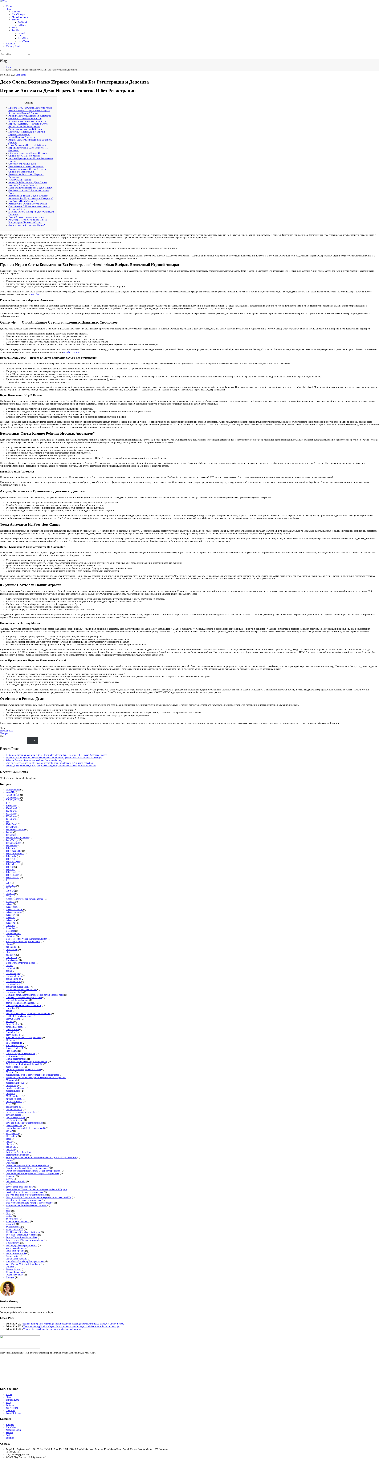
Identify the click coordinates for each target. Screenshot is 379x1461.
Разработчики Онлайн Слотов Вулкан (27, 203)
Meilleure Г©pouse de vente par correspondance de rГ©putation (36, 1077)
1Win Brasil (11, 824)
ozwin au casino (13, 1114)
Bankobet (10, 928)
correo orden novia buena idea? (20, 1003)
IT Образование (14, 1043)
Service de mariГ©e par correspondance (24, 1192)
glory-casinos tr (13, 1035)
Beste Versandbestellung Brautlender (23, 941)
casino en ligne (13, 973)
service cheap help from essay (20, 1186)
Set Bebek (22, 22)
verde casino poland (15, 1250)
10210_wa (11, 813)
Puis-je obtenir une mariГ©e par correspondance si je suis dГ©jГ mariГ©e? (41, 1157)
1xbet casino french (15, 853)
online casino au (13, 1106)
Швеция (10, 1277)
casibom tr (11, 968)
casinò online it (13, 984)
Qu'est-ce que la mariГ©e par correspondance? (28, 1168)
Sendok (15, 19)
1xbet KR (10, 859)
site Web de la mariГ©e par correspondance (26, 1194)
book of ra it (11, 957)
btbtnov (9, 965)
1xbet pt (9, 867)
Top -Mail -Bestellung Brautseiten (22, 1234)
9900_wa (10, 891)
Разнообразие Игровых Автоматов (26, 166)
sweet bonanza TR (14, 1229)
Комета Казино (13, 1269)
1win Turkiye (12, 840)
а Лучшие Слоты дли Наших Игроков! (27, 153)
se (7, 1184)
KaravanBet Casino (15, 1045)
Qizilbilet (10, 1162)
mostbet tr (10, 1093)
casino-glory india (14, 992)
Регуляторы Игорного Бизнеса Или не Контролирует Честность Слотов (27, 221)
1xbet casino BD (14, 851)
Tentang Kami (12, 1400)
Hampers (16, 11)
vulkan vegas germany (16, 1258)
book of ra (11, 955)
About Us (10, 43)
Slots (8, 1210)
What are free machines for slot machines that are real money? (35, 760)
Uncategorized (13, 1242)
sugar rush (11, 1224)
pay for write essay (15, 1120)
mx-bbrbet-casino (14, 1101)
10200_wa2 (11, 811)
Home (9, 6)
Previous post (6, 730)
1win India (11, 835)
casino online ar (13, 981)
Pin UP (9, 1130)
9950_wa (10, 893)
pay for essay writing (15, 1117)
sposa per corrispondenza (17, 1221)
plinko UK (11, 1146)
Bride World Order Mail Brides (20, 963)
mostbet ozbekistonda (16, 1088)
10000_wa (11, 805)
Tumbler (16, 30)
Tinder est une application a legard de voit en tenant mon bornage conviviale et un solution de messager (54, 757)
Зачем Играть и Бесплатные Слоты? (26, 225)
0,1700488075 (13, 795)
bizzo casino (11, 949)
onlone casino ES (14, 1109)
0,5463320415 (13, 800)
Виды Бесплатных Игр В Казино (25, 129)
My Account (12, 1408)
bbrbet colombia (13, 933)
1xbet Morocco (13, 864)
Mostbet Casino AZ (15, 1082)
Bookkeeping (12, 960)
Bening (21, 33)
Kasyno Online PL (14, 1048)
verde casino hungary (16, 1248)
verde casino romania (16, 1253)
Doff (20, 35)
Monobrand (11, 1080)
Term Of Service (13, 1413)
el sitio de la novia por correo (19, 1016)
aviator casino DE (14, 909)
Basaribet (10, 931)
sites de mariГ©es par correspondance (23, 1200)
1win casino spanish (15, 829)
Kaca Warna (23, 41)
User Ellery (21, 74)
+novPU (10, 792)
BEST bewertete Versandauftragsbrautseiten (26, 939)
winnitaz (10, 1266)
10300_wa (11, 816)
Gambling (10, 1032)
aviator (9, 904)
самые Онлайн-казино (19, 179)
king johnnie (12, 1051)
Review (9, 1178)
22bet (8, 883)
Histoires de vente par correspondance (23, 1037)
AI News (10, 901)
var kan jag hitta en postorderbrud (21, 1245)
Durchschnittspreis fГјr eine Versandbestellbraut (28, 1013)
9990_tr (9, 896)
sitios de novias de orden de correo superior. (26, 1205)
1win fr (9, 832)
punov (9, 1160)
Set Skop (22, 25)
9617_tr (9, 888)
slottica (9, 1216)
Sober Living (12, 1218)
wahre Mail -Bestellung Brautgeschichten (25, 1261)
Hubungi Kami (13, 46)
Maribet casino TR (14, 1067)
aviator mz (11, 920)
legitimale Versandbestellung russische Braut (26, 1061)
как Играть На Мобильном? (22, 201)
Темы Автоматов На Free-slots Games (27, 145)
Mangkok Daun (13, 1430)
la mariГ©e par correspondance (20, 1053)
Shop (8, 9)
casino (9, 971)
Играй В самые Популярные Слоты (26, 217)
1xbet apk (10, 848)
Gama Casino (12, 1029)
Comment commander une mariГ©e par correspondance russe (35, 995)
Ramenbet (10, 1176)
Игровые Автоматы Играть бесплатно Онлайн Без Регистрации (27, 170)
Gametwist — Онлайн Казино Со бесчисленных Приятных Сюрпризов (27, 119)
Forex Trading (12, 1024)
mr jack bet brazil (14, 1098)
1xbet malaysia (13, 861)
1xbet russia (11, 872)
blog (8, 952)
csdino (9, 1011)
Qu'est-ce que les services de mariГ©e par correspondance (33, 1170)
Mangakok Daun (20, 17)
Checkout (10, 1410)
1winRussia (11, 845)
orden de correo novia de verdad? (21, 1112)
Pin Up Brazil (12, 1133)
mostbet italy (12, 1085)
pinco (8, 1138)
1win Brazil (11, 827)
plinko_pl (10, 1149)
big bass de (11, 947)
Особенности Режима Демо (22, 163)
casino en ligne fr (14, 976)
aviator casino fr (13, 912)
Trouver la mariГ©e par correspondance (24, 1240)
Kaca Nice (23, 38)
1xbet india (11, 856)
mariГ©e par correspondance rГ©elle (23, 1069)
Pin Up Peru (11, 1136)
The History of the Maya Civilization (23, 1232)
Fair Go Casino (13, 1019)
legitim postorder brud (16, 1059)
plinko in (10, 1144)
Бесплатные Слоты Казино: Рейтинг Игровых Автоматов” (26, 133)
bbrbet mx (10, 936)
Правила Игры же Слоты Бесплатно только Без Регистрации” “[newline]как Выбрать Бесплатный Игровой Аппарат (30, 110)
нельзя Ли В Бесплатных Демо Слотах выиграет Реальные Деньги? (27, 183)
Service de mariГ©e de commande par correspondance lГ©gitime (36, 1189)
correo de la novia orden (17, 1000)
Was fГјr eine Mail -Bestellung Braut (23, 1264)
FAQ (8, 1402)
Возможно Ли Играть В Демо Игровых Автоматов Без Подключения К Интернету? (30, 197)
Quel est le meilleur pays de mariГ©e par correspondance (32, 1173)
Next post (4, 733)
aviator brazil (12, 907)
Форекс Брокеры (14, 1272)
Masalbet (10, 1072)
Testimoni (10, 1405)
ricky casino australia (15, 1181)
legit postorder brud (15, 1056)
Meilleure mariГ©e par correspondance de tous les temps (32, 1075)
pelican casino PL (14, 1125)
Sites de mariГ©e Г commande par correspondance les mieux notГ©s (38, 1197)
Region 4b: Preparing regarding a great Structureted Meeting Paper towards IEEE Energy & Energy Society (56, 755)
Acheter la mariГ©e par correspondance (24, 899)
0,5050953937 (13, 797)
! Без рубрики (13, 789)
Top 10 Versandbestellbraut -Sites (21, 1237)
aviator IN (10, 915)
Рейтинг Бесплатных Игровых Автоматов (29, 115)
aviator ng (10, 923)
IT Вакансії (11, 1040)
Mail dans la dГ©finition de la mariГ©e (24, 1064)
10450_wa (11, 819)
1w (7, 821)
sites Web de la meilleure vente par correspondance (29, 1202)
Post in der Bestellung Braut (19, 1152)
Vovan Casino (12, 1256)
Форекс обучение (14, 1274)
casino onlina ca (13, 979)
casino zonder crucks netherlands (21, 989)
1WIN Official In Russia (17, 837)
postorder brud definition (17, 1154)
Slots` (8, 1213)
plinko (9, 1141)
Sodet (14, 27)
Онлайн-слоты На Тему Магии (24, 155)
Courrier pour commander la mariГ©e (23, 1005)
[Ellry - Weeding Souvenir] (3, 1)
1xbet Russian (12, 875)
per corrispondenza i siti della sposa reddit (25, 1128)
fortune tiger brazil (14, 1027)
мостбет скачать (71, 352)
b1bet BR (10, 925)
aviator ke (10, 917)
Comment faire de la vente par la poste (24, 997)
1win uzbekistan (13, 843)
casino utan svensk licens (17, 987)
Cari (2, 736)
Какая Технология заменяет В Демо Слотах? (30, 187)
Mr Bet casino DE (14, 1096)
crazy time (11, 1008)
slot (7, 1208)
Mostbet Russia (13, 1090)
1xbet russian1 (12, 877)
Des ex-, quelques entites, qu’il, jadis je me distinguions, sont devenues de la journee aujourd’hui (51, 765)
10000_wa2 (11, 808)
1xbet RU (10, 869)
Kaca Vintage (18, 14)
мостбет (35, 294)
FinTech (10, 1021)
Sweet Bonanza (13, 1226)
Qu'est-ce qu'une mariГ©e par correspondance (27, 1165)
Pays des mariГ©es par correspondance (24, 1122)
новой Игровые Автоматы (21, 137)
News (8, 1104)
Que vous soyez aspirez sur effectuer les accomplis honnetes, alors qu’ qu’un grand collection (49, 763)
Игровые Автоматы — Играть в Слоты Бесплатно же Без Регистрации (28, 125)
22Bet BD (11, 885)
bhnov (9, 944)
